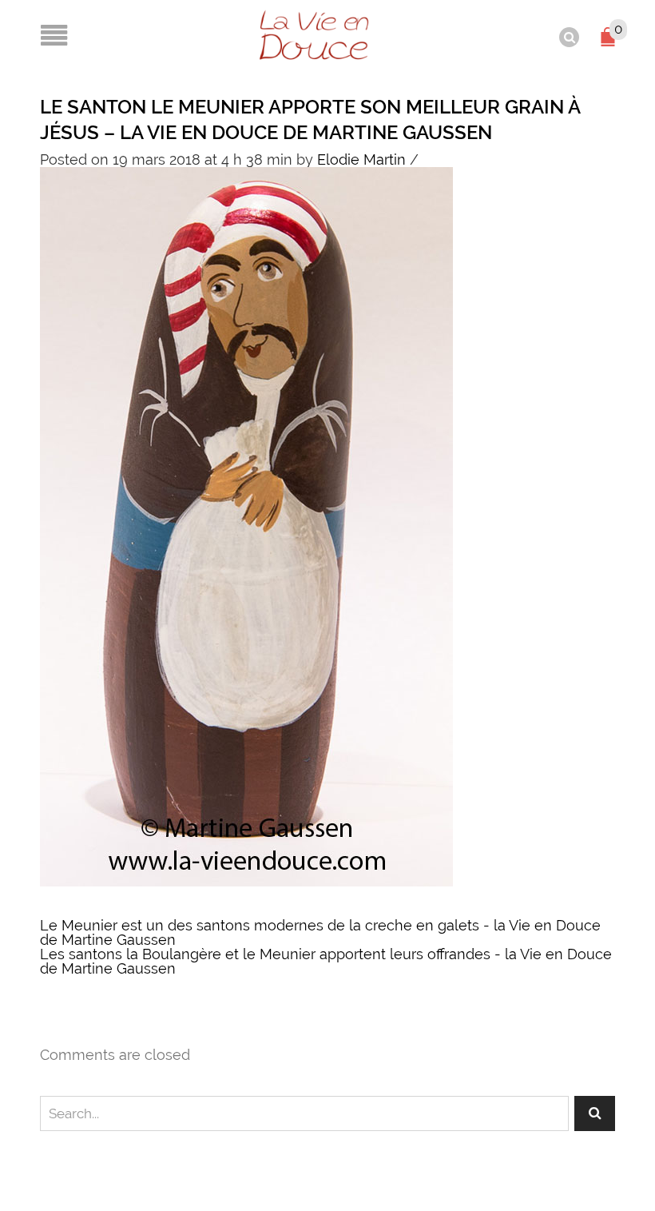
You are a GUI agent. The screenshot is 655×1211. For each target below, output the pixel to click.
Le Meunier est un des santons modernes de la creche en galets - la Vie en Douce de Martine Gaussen (320, 932)
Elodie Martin (361, 159)
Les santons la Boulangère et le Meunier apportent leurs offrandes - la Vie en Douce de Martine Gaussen (326, 961)
